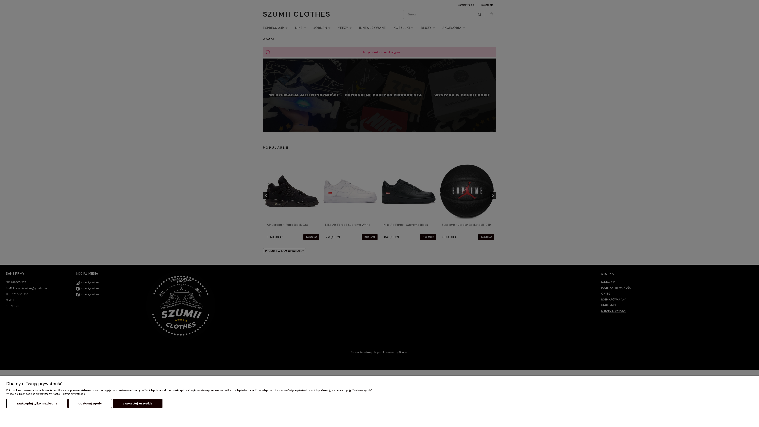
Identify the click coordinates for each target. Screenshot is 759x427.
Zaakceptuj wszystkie (137, 403)
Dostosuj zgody (90, 403)
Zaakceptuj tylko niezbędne (37, 403)
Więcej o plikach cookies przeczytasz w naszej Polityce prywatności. (46, 394)
